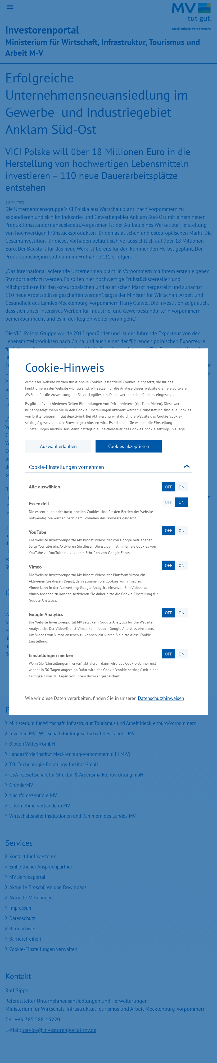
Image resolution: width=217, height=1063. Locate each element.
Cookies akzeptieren (128, 446)
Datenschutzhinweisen (161, 698)
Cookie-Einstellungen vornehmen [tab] (66, 467)
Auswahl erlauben (58, 446)
